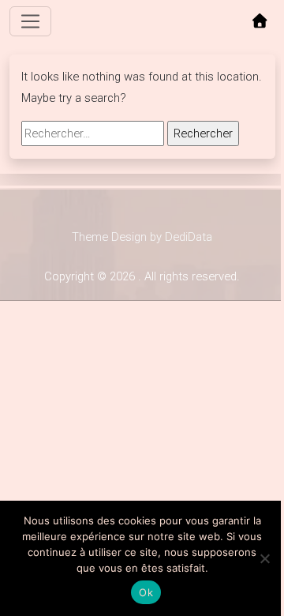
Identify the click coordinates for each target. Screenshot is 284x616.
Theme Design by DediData (142, 237)
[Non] (264, 558)
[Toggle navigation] (30, 21)
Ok (146, 592)
